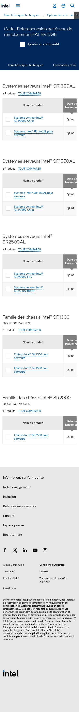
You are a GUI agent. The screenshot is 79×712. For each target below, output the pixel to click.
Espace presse (13, 525)
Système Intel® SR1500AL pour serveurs (33, 133)
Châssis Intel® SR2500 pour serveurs (31, 436)
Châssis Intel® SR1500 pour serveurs (31, 369)
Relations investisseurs (19, 506)
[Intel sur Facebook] (4, 551)
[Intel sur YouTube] (35, 551)
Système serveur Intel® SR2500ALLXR (28, 275)
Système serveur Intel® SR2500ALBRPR (28, 289)
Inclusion (9, 497)
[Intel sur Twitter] (15, 551)
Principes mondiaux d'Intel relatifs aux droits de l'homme (33, 627)
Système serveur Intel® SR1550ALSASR (28, 208)
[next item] (76, 15)
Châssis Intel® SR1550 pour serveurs (31, 356)
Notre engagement (17, 487)
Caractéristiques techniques (25, 65)
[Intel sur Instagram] (45, 551)
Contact (8, 516)
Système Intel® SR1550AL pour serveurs (33, 194)
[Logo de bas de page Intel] (11, 673)
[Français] (63, 5)
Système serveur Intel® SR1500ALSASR (28, 119)
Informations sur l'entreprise (23, 478)
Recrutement (12, 535)
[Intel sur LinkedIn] (24, 551)
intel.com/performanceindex (60, 614)
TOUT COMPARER (29, 93)
